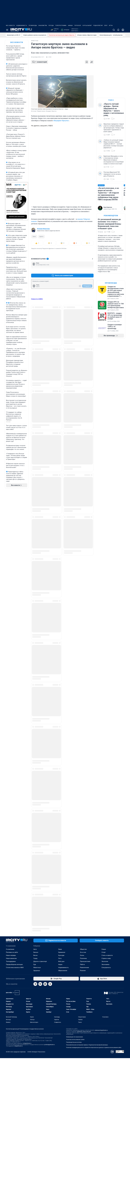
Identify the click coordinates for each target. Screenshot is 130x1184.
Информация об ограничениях (74, 600)
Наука (60, 528)
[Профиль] (123, 30)
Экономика (105, 528)
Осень (82, 519)
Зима (60, 513)
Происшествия (85, 525)
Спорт (104, 516)
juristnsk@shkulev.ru (49, 608)
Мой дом (61, 525)
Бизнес (35, 516)
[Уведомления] (118, 30)
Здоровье (36, 534)
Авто (35, 513)
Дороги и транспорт (40, 525)
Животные (37, 531)
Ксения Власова (43, 229)
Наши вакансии (11, 522)
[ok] (50, 547)
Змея (34, 236)
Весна (35, 519)
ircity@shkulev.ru (27, 606)
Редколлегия (98, 25)
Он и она (83, 516)
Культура (61, 519)
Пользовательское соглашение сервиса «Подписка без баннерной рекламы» (87, 608)
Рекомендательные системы (74, 605)
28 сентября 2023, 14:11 (37, 57)
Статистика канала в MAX (15, 531)
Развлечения (84, 531)
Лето (60, 522)
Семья (104, 513)
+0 (86, 271)
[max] (45, 547)
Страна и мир (106, 522)
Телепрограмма (60, 25)
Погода (51, 25)
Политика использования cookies (75, 603)
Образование (62, 534)
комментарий (41, 62)
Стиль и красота (107, 519)
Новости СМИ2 (37, 299)
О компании (10, 513)
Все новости (10, 25)
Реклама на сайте (12, 516)
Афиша (70, 25)
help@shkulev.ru (18, 609)
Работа (82, 528)
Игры (111, 25)
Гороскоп (77, 25)
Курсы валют (87, 25)
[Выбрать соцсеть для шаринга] (92, 62)
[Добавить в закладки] (87, 62)
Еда (34, 528)
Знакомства (42, 25)
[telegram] (35, 547)
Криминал (61, 516)
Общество (83, 513)
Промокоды (33, 25)
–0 (91, 271)
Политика (83, 522)
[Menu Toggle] (7, 30)
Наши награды (11, 519)
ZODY (105, 25)
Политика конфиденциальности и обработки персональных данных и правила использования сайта (93, 611)
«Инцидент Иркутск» (61, 121)
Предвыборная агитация (14, 528)
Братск (41, 236)
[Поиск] (113, 30)
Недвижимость (21, 25)
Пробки (65, 30)
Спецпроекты (106, 531)
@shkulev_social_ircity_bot (84, 595)
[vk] (40, 547)
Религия (83, 534)
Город (35, 522)
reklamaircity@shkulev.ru (101, 593)
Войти (37, 286)
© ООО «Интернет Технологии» (36, 615)
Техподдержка (11, 525)
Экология (105, 525)
